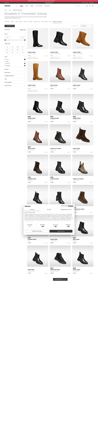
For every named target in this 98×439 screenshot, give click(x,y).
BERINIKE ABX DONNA (55, 269)
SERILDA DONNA (54, 85)
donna (6, 10)
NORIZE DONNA (76, 148)
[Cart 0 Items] (92, 7)
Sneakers (12, 21)
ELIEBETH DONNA (32, 52)
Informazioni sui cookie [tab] (66, 209)
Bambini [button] (32, 5)
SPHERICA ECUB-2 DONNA (78, 209)
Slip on (50, 21)
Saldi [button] (16, 5)
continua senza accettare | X (67, 205)
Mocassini (25, 21)
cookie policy (30, 221)
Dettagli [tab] (49, 209)
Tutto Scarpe (7, 21)
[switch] (42, 226)
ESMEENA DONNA (32, 118)
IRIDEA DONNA (76, 239)
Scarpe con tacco (36, 21)
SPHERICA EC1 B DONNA (55, 148)
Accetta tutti (61, 231)
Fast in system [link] (39, 5)
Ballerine (20, 21)
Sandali (16, 21)
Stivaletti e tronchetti (57, 21)
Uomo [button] (26, 5)
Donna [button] (21, 5)
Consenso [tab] (32, 209)
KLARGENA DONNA (54, 118)
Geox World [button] (47, 5)
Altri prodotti (60, 279)
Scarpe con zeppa (44, 21)
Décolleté (30, 21)
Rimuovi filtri (23, 29)
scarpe (10, 10)
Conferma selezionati (37, 231)
